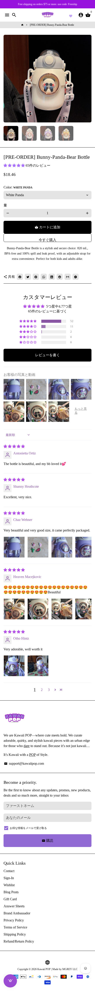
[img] (14, 446)
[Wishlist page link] (70, 15)
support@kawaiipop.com (24, 763)
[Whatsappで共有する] (44, 277)
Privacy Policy (14, 920)
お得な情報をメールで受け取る (28, 828)
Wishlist (9, 885)
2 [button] (42, 690)
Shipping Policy (15, 934)
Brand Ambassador (17, 913)
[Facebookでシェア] (20, 277)
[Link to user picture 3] (61, 547)
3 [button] (49, 690)
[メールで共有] (68, 277)
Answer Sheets (14, 906)
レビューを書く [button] (47, 355)
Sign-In (9, 878)
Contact (9, 871)
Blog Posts (11, 892)
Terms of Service (15, 927)
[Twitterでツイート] (28, 277)
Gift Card (10, 899)
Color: (18, 187)
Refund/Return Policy (19, 941)
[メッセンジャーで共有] (75, 277)
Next (87, 78)
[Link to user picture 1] (14, 547)
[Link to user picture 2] (38, 547)
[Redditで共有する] (60, 277)
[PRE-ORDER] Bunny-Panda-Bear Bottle (52, 24)
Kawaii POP (44, 969)
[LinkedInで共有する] (52, 277)
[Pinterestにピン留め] (36, 277)
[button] (15, 165)
